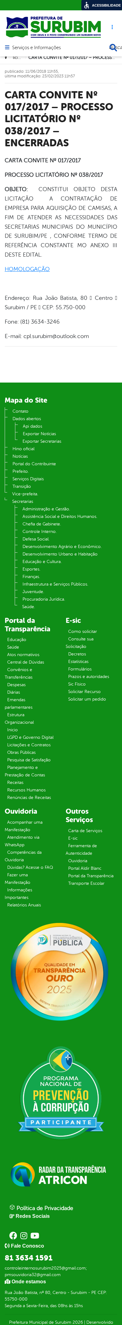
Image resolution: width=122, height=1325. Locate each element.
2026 (77, 1322)
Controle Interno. (40, 531)
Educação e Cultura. (42, 561)
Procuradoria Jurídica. (44, 599)
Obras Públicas (21, 752)
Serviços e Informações (36, 47)
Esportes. (31, 569)
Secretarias (22, 501)
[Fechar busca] (113, 47)
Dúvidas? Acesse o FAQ (30, 867)
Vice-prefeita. (25, 494)
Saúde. (28, 606)
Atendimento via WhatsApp (22, 841)
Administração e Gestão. (46, 509)
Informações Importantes (18, 894)
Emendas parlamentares (19, 703)
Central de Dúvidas (25, 662)
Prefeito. (21, 471)
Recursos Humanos (26, 790)
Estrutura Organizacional (19, 718)
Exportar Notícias (39, 433)
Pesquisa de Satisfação (29, 760)
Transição (22, 486)
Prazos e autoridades (88, 676)
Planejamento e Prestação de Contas (25, 771)
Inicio (12, 730)
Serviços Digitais (28, 479)
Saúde (13, 647)
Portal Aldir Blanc (84, 868)
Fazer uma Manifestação (17, 879)
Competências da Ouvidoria (23, 856)
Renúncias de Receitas (29, 797)
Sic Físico (77, 684)
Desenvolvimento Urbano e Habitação (60, 554)
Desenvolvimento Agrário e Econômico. (62, 546)
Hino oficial (23, 448)
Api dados (32, 426)
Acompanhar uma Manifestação (24, 826)
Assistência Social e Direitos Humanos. (60, 516)
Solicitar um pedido (87, 699)
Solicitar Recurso (84, 691)
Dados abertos (27, 418)
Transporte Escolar (86, 883)
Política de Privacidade (44, 1208)
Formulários (80, 669)
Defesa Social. (36, 539)
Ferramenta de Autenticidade (81, 849)
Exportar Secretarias (42, 441)
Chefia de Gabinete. (42, 524)
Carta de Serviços (85, 830)
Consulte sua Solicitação (80, 643)
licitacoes (22, 57)
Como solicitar (82, 631)
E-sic (73, 838)
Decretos (77, 654)
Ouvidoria (77, 860)
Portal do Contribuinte (34, 464)
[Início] (6, 58)
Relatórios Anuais (24, 905)
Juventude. (33, 591)
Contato (20, 411)
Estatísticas (78, 661)
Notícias (20, 456)
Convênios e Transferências (19, 673)
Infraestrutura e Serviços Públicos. (55, 584)
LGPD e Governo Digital (30, 737)
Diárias (13, 692)
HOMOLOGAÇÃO (27, 269)
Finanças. (31, 576)
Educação (16, 639)
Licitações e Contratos (29, 745)
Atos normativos (23, 654)
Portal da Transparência (91, 876)
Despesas (16, 684)
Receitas (15, 782)
